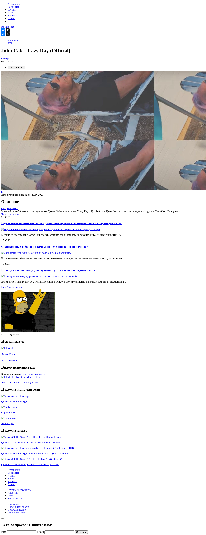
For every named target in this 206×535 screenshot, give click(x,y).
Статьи (11, 484)
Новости (12, 481)
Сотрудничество (17, 509)
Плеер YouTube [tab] (16, 67)
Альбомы (13, 492)
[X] (8, 30)
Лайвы (11, 475)
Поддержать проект (18, 506)
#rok (10, 42)
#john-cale (13, 40)
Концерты (13, 472)
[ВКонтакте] (3, 30)
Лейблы (12, 495)
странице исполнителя (32, 374)
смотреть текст (9, 208)
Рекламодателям (17, 512)
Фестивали (14, 470)
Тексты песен (15, 498)
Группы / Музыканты (19, 489)
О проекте (13, 504)
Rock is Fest (7, 26)
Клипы (11, 478)
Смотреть (6, 58)
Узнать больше (9, 360)
